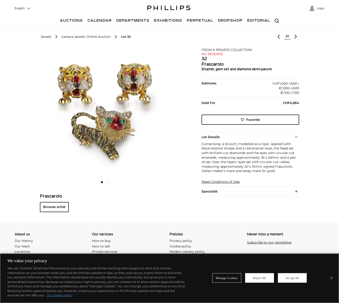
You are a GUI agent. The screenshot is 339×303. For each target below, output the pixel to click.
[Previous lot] (279, 36)
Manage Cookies (227, 277)
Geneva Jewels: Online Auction (86, 37)
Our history (24, 241)
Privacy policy (181, 241)
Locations (22, 252)
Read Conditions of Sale (221, 182)
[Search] (277, 21)
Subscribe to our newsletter (269, 242)
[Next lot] (295, 36)
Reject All (259, 277)
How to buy (101, 241)
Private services (104, 252)
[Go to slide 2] (107, 182)
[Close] (332, 278)
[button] (103, 112)
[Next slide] (147, 113)
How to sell (101, 246)
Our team (22, 246)
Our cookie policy (60, 295)
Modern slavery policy (187, 252)
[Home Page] (168, 9)
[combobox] (23, 8)
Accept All (292, 277)
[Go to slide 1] (102, 182)
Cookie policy (180, 246)
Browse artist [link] (54, 207)
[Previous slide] (61, 113)
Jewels (46, 37)
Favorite (253, 120)
